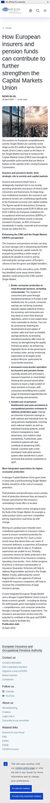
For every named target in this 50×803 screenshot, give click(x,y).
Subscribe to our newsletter (15, 720)
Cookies (6, 712)
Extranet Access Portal (13, 732)
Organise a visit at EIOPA (14, 671)
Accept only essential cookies (26, 796)
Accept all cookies (21, 788)
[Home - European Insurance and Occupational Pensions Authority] (14, 10)
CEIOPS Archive (10, 749)
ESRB (5, 745)
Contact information (11, 663)
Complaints (7, 679)
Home (9, 28)
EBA (4, 737)
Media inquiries (9, 675)
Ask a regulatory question (14, 667)
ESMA (5, 741)
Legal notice (8, 716)
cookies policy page (25, 768)
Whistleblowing (9, 708)
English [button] (30, 10)
